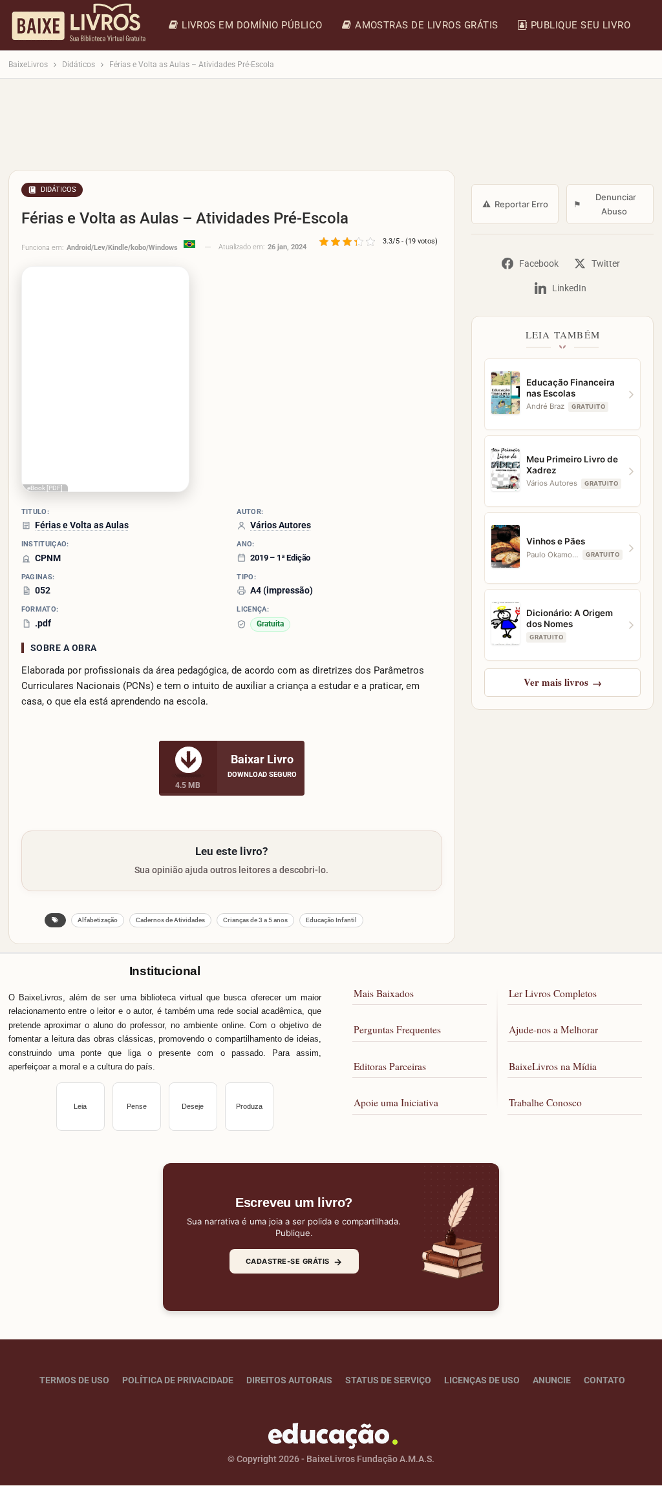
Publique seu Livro (580, 25)
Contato (604, 1381)
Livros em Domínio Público (252, 25)
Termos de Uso (74, 1381)
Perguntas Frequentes (397, 1030)
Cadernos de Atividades (170, 920)
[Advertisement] (331, 130)
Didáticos (58, 189)
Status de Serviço (388, 1381)
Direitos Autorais (289, 1381)
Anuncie (552, 1381)
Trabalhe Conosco (545, 1103)
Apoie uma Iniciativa (396, 1103)
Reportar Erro (515, 204)
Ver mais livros (563, 682)
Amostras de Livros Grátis (426, 25)
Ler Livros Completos (553, 993)
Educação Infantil (331, 920)
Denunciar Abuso (604, 204)
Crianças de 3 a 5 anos (255, 920)
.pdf (43, 623)
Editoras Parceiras (390, 1066)
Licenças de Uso (482, 1381)
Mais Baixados (384, 993)
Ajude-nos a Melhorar (553, 1030)
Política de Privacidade (177, 1381)
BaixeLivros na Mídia (553, 1066)
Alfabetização (98, 920)
